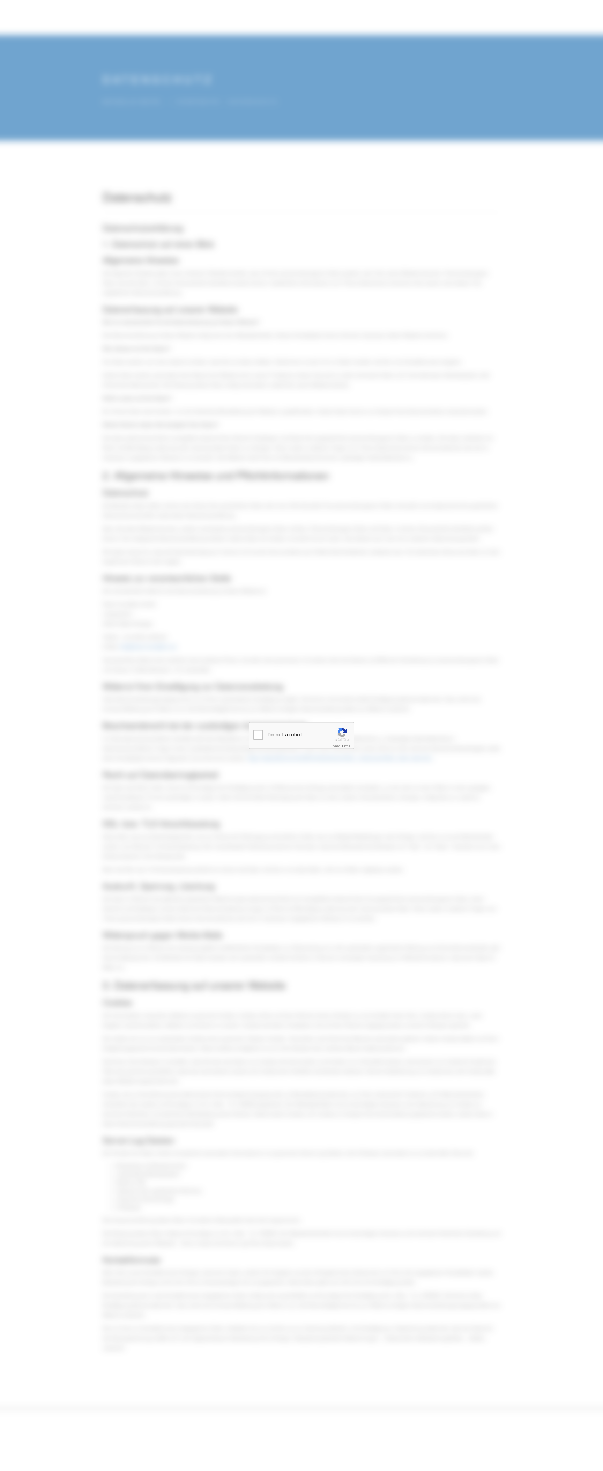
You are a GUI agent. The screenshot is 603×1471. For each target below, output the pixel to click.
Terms (346, 746)
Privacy (335, 746)
